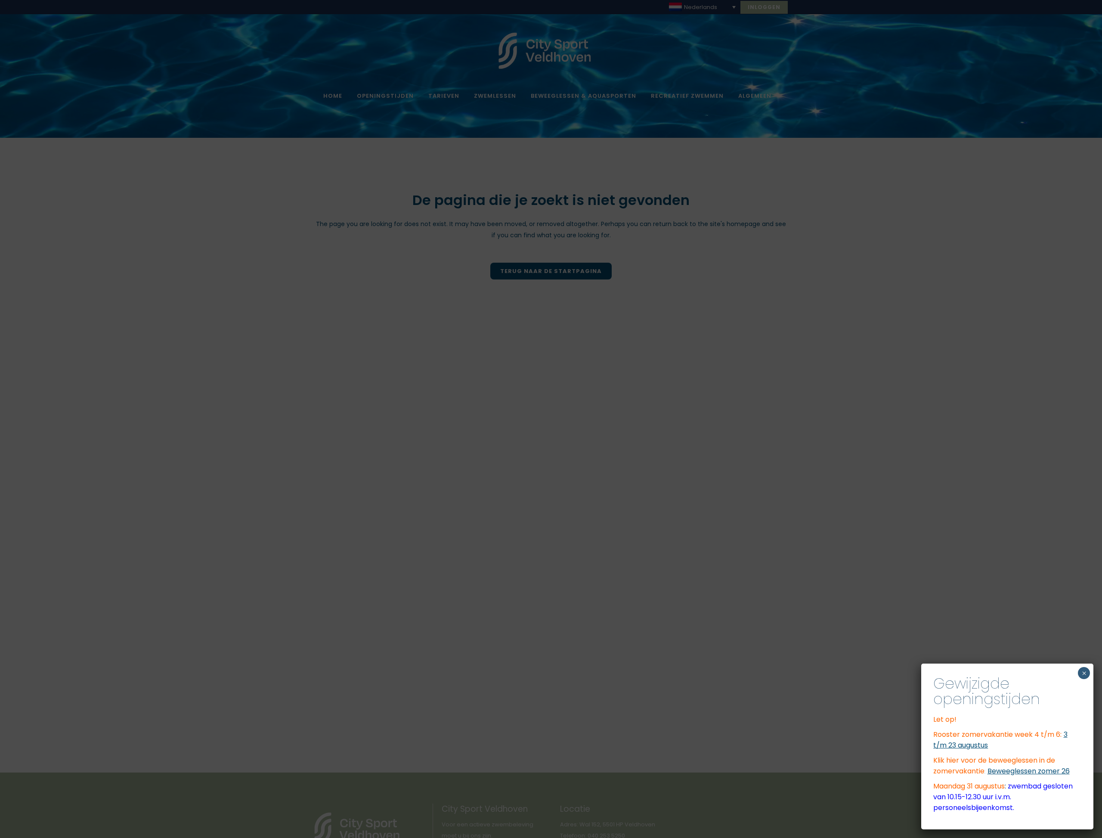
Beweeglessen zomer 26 (1028, 771)
